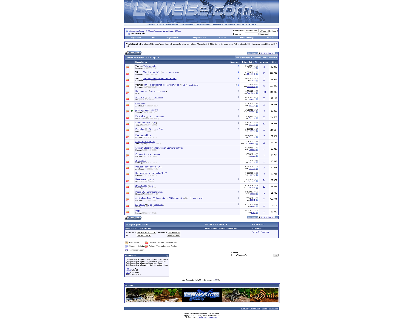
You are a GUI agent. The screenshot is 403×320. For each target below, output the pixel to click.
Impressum (212, 317)
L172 (253, 68)
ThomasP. (251, 99)
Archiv (264, 308)
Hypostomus (141, 185)
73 (264, 73)
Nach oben (273, 308)
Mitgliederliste (172, 38)
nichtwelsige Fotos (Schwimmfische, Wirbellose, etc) (159, 198)
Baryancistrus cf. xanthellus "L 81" (151, 173)
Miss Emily (251, 74)
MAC (144, 99)
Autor (144, 62)
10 (264, 186)
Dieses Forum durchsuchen (265, 58)
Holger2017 (147, 194)
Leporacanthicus (142, 123)
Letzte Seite (173, 72)
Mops (137, 211)
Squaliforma (140, 160)
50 (264, 130)
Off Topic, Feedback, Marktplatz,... (159, 31)
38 (264, 117)
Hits (273, 62)
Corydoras (140, 204)
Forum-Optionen (243, 58)
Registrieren (136, 38)
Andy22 (252, 194)
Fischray (252, 105)
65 (264, 199)
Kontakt (244, 308)
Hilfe (153, 38)
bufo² (253, 80)
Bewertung (235, 62)
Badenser (146, 68)
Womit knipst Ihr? (151, 72)
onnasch (145, 131)
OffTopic (178, 31)
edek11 (252, 156)
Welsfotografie (149, 66)
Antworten (264, 62)
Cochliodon (140, 104)
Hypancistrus (141, 91)
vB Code (129, 269)
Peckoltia (139, 129)
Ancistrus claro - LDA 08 (146, 110)
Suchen (270, 38)
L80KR (252, 200)
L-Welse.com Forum (136, 31)
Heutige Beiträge (247, 38)
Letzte (271, 53)
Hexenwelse (140, 179)
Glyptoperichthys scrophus (147, 154)
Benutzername (238, 31)
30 (264, 98)
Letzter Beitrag (248, 62)
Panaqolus (140, 116)
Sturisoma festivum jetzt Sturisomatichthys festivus (159, 148)
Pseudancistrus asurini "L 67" (148, 167)
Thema (138, 62)
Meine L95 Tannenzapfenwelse (149, 192)
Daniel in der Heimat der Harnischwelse (161, 85)
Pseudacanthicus (143, 135)
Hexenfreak (147, 119)
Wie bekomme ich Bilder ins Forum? (159, 78)
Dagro (145, 207)
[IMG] (128, 273)
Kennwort (237, 34)
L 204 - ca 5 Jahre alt (145, 141)
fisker (253, 206)
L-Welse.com (255, 308)
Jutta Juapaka (148, 144)
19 (264, 123)
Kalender (222, 38)
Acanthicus (251, 87)
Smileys (129, 271)
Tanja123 (146, 125)
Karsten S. (251, 181)
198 (264, 92)
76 (264, 86)
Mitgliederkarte (199, 38)
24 (264, 180)
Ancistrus (139, 97)
